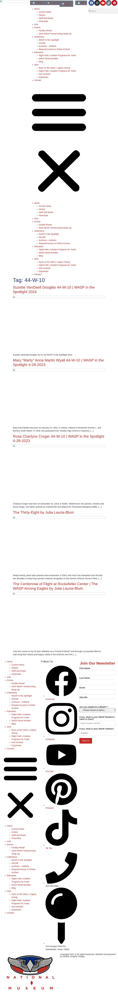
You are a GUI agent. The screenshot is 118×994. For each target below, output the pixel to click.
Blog (41, 61)
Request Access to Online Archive (54, 49)
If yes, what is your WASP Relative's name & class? (97, 718)
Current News (45, 12)
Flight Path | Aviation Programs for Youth (57, 55)
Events (37, 27)
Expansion (43, 77)
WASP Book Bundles (48, 58)
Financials (43, 21)
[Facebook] (91, 3)
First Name (84, 668)
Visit (36, 24)
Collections (39, 37)
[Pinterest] (114, 3)
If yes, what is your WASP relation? (96, 729)
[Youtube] (103, 3)
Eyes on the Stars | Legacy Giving (54, 68)
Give (36, 65)
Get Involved (44, 74)
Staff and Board (46, 18)
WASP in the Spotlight (49, 40)
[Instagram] (97, 3)
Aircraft (42, 43)
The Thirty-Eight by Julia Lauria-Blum (43, 512)
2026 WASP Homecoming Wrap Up (55, 34)
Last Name (84, 678)
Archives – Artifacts (47, 46)
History (42, 15)
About (37, 9)
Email (82, 688)
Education (38, 52)
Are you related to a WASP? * (93, 707)
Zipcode (83, 697)
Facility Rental (45, 30)
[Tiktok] (109, 3)
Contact (37, 80)
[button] (59, 141)
